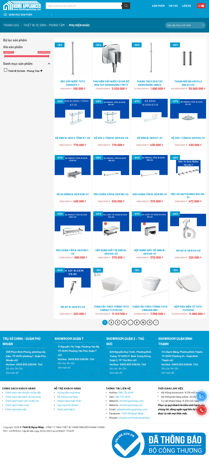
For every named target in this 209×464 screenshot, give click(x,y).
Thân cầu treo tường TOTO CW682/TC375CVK (111, 308)
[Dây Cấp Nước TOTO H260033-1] (73, 58)
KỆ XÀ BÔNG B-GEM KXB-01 (73, 194)
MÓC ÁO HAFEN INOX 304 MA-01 (188, 195)
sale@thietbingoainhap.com (132, 409)
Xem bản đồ (12, 372)
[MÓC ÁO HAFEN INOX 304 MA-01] (188, 170)
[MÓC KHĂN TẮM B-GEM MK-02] (111, 170)
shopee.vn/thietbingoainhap (134, 417)
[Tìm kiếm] (126, 5)
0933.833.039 (24, 364)
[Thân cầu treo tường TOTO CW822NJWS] (150, 283)
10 (143, 322)
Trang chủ (11, 25)
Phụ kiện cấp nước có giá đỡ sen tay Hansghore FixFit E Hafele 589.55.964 (111, 85)
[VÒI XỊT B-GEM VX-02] (73, 283)
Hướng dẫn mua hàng (68, 392)
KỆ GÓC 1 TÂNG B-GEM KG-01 (188, 137)
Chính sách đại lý (66, 409)
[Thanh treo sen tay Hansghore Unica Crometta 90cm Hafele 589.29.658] (150, 58)
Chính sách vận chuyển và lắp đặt (23, 392)
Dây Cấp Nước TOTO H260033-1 (72, 83)
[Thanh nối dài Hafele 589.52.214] (188, 58)
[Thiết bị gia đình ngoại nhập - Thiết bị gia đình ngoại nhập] (22, 6)
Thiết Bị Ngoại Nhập (132, 413)
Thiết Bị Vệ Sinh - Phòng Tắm (44, 25)
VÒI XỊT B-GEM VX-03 (188, 250)
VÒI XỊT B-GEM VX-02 (72, 306)
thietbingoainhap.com (132, 400)
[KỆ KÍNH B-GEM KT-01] (150, 114)
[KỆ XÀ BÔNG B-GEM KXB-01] (73, 170)
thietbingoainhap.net (131, 405)
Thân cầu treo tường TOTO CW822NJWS (149, 308)
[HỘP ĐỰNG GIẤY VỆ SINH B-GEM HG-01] (150, 227)
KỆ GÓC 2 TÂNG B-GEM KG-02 (111, 137)
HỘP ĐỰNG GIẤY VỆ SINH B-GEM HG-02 (111, 252)
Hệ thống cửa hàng (67, 396)
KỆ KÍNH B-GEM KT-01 (149, 137)
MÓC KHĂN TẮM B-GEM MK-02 (111, 194)
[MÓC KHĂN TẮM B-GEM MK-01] (150, 170)
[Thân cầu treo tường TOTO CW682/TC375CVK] (111, 283)
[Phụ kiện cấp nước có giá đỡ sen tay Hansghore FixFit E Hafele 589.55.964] (111, 58)
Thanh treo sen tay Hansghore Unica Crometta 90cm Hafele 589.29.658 (149, 86)
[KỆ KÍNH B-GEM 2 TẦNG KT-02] (73, 114)
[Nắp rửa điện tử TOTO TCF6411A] (188, 283)
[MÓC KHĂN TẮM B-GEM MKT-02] (73, 227)
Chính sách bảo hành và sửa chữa (23, 396)
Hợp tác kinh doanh (67, 405)
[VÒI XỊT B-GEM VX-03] (188, 227)
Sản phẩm (158, 5)
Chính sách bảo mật (15, 409)
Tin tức (173, 5)
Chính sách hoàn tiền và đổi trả (22, 400)
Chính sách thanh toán (17, 405)
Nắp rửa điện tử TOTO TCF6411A (188, 308)
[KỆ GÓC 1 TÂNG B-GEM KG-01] (188, 114)
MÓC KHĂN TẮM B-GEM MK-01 (150, 194)
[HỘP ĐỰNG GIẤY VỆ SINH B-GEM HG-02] (111, 227)
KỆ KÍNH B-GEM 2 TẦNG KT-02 (72, 137)
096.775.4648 (125, 392)
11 (150, 322)
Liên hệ (186, 5)
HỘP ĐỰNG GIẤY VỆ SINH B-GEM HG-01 (150, 252)
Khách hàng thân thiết (69, 400)
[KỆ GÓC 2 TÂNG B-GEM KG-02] (111, 114)
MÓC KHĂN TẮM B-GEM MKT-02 (72, 252)
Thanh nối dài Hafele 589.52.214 (188, 83)
